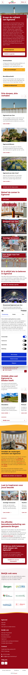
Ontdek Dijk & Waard (6, 643)
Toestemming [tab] (5, 314)
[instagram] (6, 663)
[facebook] (2, 663)
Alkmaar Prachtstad (6, 632)
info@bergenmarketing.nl (10, 656)
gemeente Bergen (8, 536)
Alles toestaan (14, 354)
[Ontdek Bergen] (7, 587)
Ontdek (3, 624)
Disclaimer (16, 670)
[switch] (25, 341)
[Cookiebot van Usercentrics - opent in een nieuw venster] (21, 311)
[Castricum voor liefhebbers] (7, 604)
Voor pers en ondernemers (8, 626)
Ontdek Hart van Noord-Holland (9, 641)
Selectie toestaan (14, 358)
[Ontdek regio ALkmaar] (7, 595)
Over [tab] (23, 314)
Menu (22, 2)
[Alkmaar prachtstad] (20, 604)
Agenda (3, 622)
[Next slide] (25, 96)
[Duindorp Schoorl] (20, 595)
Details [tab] (14, 314)
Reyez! (15, 673)
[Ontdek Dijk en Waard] (20, 587)
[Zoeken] (2, 2)
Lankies (5, 466)
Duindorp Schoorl (6, 637)
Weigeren (14, 363)
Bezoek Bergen (5, 634)
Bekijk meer (6, 420)
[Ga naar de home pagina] (12, 2)
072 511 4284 (6, 654)
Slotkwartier (19, 460)
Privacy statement (6, 670)
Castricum (4, 639)
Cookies (24, 670)
